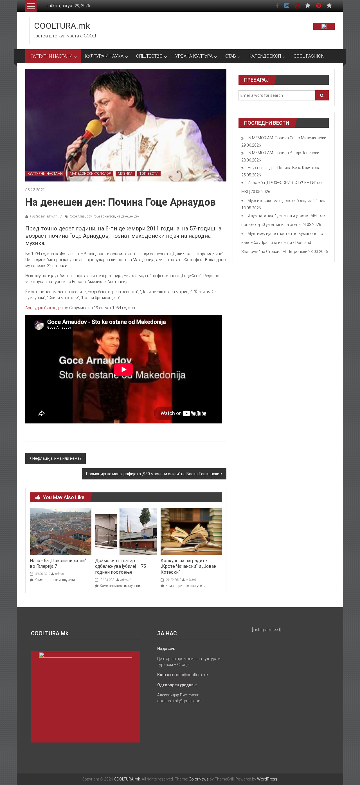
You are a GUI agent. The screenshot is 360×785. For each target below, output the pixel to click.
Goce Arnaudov (81, 216)
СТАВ (230, 56)
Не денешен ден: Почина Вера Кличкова (284, 167)
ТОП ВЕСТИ (149, 174)
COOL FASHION (309, 56)
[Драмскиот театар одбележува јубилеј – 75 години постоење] (125, 531)
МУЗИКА (125, 174)
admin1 (60, 574)
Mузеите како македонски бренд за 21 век (286, 200)
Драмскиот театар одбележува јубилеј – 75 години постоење (120, 566)
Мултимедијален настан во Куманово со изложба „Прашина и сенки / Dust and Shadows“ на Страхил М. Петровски (282, 242)
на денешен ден (128, 216)
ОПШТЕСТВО (149, 56)
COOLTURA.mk (62, 26)
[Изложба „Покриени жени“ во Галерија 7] (60, 531)
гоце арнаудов (104, 216)
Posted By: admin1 (43, 216)
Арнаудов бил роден (44, 308)
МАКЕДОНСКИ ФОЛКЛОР (90, 174)
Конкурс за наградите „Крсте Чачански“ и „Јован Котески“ (188, 566)
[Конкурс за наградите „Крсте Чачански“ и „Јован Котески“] (191, 531)
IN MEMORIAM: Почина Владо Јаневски (283, 153)
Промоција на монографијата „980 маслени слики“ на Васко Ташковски (152, 474)
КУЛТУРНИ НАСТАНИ (51, 56)
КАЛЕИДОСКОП (265, 56)
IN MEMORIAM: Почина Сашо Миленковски (287, 138)
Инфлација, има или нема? (57, 458)
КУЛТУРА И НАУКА (104, 56)
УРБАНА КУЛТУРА (194, 56)
